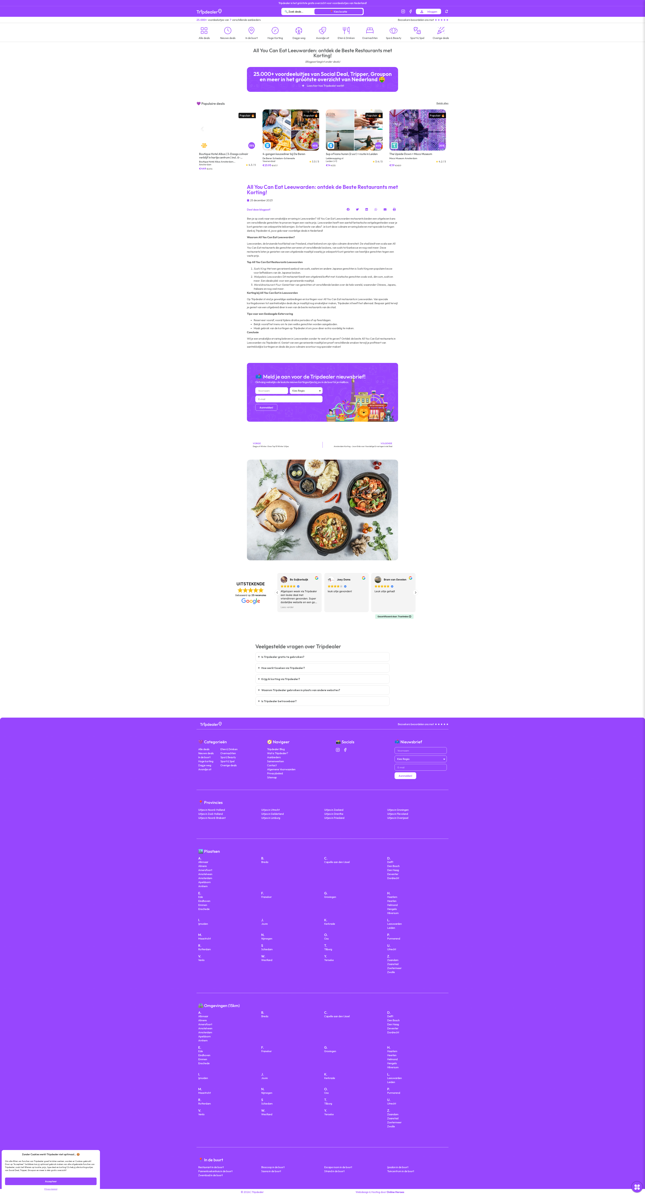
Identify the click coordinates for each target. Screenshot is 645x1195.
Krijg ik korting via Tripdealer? (280, 679)
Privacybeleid (50, 1189)
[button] (443, 130)
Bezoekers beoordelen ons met (416, 19)
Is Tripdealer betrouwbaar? (279, 701)
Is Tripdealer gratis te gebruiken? (282, 657)
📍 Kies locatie (338, 11)
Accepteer (51, 1181)
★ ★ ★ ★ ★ (441, 19)
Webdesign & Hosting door (380, 1192)
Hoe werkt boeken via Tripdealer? (283, 668)
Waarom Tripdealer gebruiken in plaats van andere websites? (300, 690)
